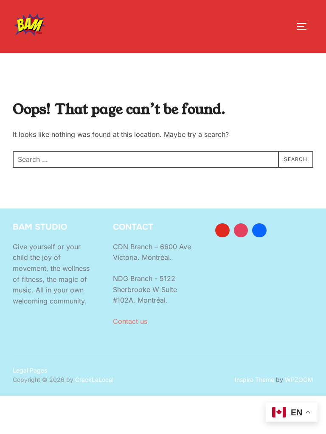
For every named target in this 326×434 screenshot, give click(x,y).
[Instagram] (241, 230)
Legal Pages (30, 370)
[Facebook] (259, 230)
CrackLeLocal (94, 379)
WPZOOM (299, 379)
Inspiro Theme (254, 379)
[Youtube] (222, 230)
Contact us (130, 321)
